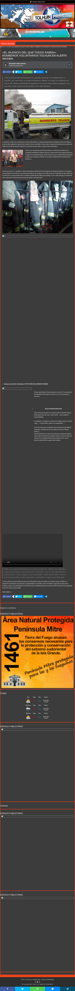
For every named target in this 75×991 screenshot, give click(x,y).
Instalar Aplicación (38, 2)
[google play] (37, 982)
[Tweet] (18, 71)
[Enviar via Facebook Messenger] (38, 71)
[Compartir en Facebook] (7, 71)
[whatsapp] (39, 982)
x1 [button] (69, 65)
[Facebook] (35, 982)
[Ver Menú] (2, 8)
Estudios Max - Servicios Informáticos (43, 979)
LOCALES (8, 46)
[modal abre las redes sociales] (46, 71)
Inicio (3, 46)
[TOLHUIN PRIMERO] (37, 16)
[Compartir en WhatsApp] (28, 71)
